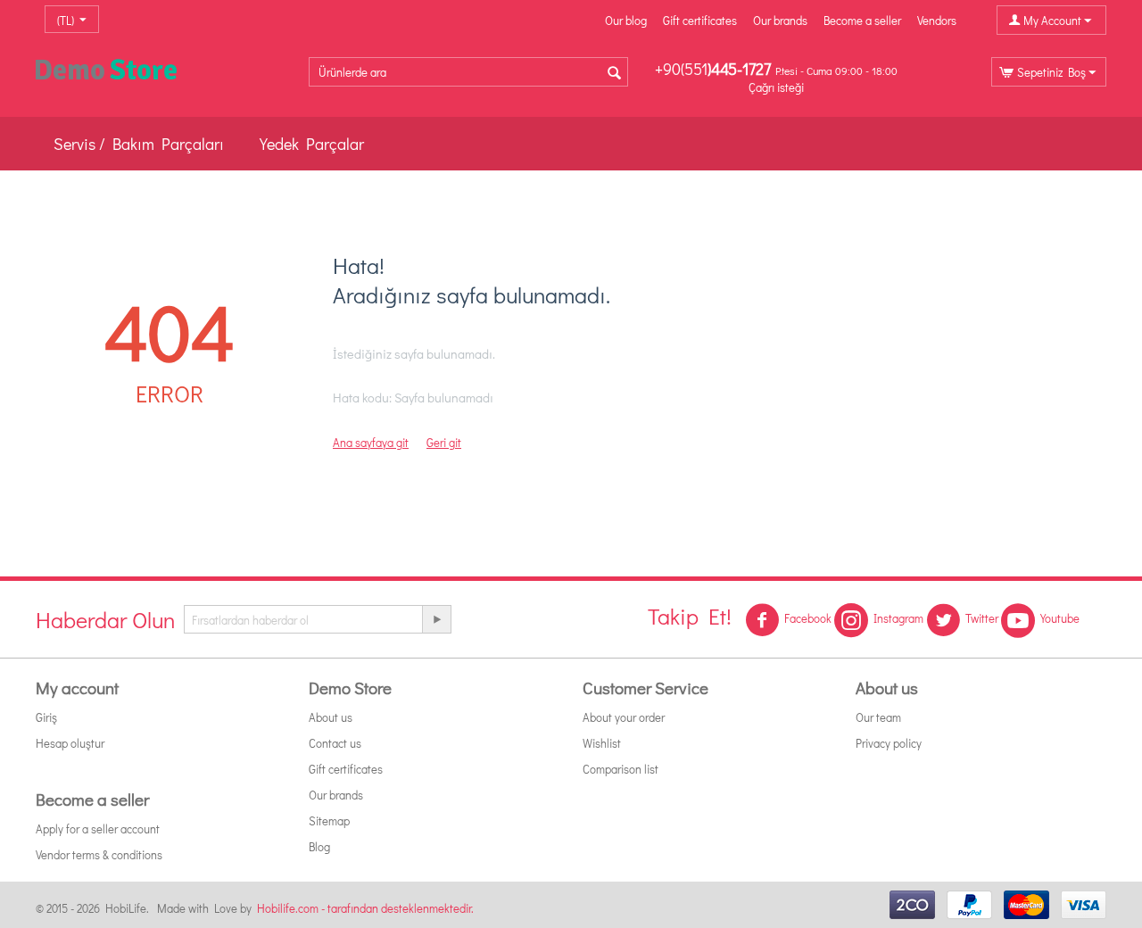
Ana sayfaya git (371, 442)
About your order (624, 717)
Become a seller (862, 20)
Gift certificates (700, 20)
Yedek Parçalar (312, 143)
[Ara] (615, 73)
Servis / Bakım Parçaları (139, 143)
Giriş (46, 717)
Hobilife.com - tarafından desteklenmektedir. (365, 908)
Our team (878, 717)
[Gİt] (436, 619)
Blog (319, 846)
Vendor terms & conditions (99, 854)
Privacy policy (889, 742)
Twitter (981, 618)
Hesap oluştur (70, 742)
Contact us (335, 742)
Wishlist (602, 742)
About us (330, 717)
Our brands (780, 20)
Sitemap (329, 820)
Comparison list (620, 768)
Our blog (626, 20)
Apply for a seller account (98, 828)
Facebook (808, 618)
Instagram (898, 618)
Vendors (936, 20)
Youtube (1060, 618)
